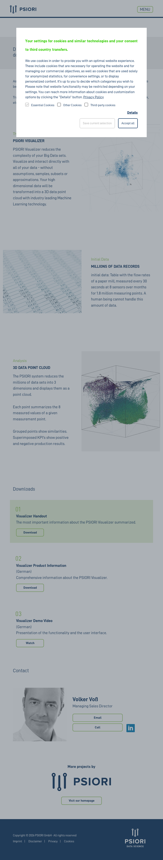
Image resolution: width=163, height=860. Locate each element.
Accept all (127, 123)
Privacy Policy (93, 97)
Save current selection (97, 123)
